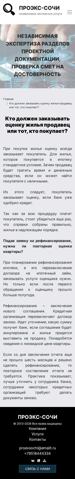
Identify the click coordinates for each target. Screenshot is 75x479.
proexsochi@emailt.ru (37, 448)
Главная (8, 99)
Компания (37, 428)
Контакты (37, 439)
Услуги (38, 434)
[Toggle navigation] (69, 12)
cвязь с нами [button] (37, 469)
